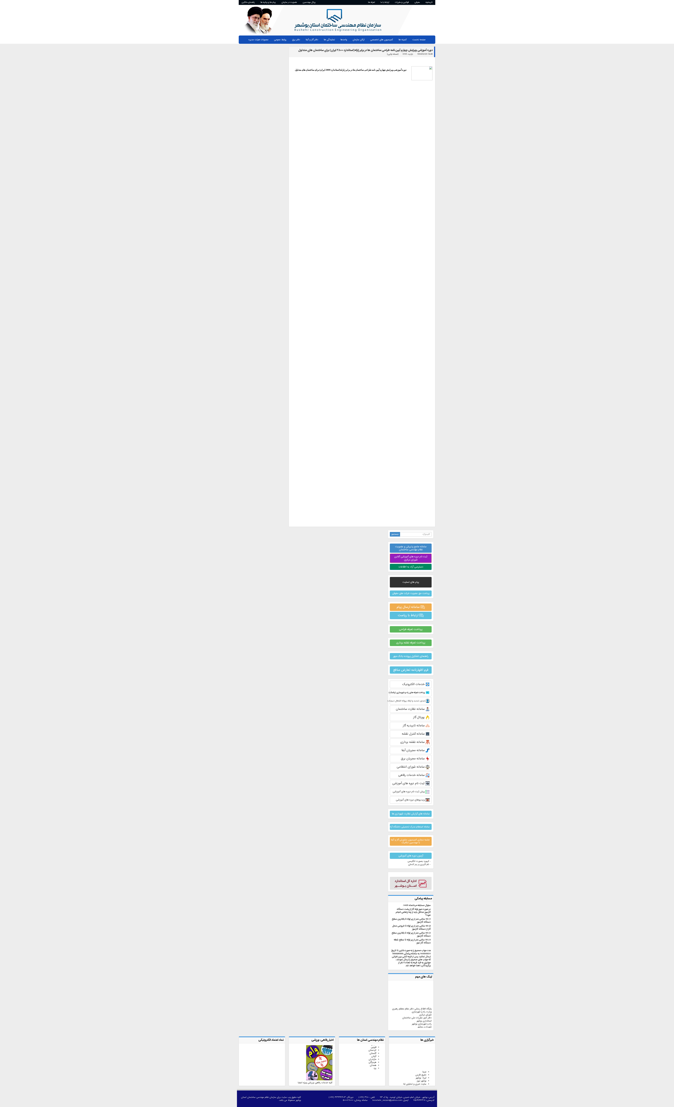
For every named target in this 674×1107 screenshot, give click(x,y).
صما (424, 1054)
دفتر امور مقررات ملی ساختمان (417, 1000)
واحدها (344, 39)
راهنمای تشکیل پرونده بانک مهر (410, 656)
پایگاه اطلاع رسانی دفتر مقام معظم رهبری (412, 991)
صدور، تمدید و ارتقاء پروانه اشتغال (407, 700)
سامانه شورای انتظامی (411, 766)
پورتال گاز (419, 717)
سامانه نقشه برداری (412, 742)
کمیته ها (403, 39)
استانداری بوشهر (424, 1003)
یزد (375, 1050)
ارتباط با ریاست (408, 615)
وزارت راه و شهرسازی (422, 994)
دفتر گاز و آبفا (312, 39)
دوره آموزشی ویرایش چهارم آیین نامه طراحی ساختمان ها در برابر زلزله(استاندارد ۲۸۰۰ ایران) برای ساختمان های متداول (365, 50)
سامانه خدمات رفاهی (411, 775)
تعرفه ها (371, 2)
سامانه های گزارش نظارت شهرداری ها (411, 814)
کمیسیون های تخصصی (381, 39)
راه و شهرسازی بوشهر (422, 1006)
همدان (373, 1047)
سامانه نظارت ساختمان (410, 709)
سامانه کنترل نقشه (413, 733)
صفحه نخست (418, 39)
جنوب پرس (421, 1069)
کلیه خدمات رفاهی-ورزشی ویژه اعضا (315, 1082)
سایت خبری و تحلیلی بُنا (414, 1066)
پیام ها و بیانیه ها (268, 2)
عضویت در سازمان (289, 2)
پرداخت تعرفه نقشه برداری (410, 643)
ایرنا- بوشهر (421, 1060)
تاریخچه (428, 2)
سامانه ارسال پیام (409, 607)
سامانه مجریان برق (413, 758)
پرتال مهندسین (309, 2)
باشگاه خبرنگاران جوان (415, 1072)
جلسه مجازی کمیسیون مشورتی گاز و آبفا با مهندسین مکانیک (410, 841)
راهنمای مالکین (248, 2)
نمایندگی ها (329, 39)
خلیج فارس (420, 1057)
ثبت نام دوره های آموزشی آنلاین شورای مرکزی (410, 558)
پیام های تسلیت (410, 582)
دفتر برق (296, 39)
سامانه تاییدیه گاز (414, 725)
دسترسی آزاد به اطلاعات (410, 567)
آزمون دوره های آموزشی (410, 856)
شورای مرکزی (425, 997)
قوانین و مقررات (402, 2)
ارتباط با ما (385, 2)
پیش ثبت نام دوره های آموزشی (409, 791)
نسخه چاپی (393, 54)
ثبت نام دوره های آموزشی (408, 783)
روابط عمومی (280, 39)
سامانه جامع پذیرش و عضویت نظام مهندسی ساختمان (411, 548)
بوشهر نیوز (421, 1063)
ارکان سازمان (359, 39)
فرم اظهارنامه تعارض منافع (410, 669)
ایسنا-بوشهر (420, 1078)
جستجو (395, 534)
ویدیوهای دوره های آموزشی (410, 800)
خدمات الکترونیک (413, 684)
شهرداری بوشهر (424, 1009)
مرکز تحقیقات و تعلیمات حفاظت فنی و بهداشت (413, 1016)
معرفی (417, 2)
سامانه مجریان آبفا (413, 750)
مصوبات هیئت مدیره (258, 39)
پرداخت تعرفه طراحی (410, 629)
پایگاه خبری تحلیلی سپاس (413, 1075)
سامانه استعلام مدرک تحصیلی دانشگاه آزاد (410, 826)
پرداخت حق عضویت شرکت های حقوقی (410, 593)
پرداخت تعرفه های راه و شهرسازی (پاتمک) (407, 692)
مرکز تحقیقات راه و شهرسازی (418, 1012)
